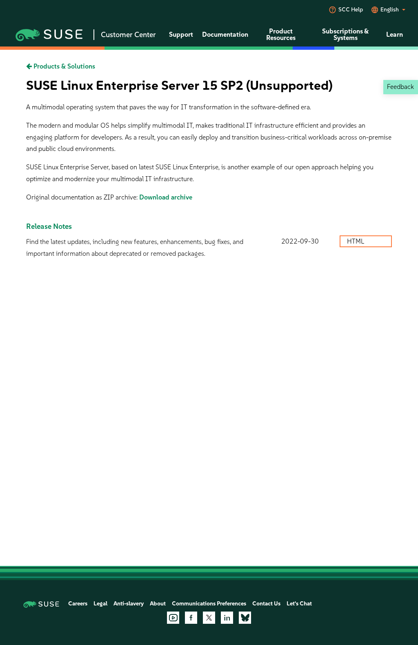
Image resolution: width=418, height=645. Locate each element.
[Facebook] (191, 618)
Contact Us (266, 603)
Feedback (400, 87)
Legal (100, 603)
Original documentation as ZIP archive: (82, 197)
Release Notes (49, 226)
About (158, 603)
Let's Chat (299, 603)
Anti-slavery (128, 603)
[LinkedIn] (227, 618)
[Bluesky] (245, 618)
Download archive (165, 197)
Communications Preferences (209, 603)
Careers (77, 603)
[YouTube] (173, 618)
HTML (356, 241)
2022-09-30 (300, 241)
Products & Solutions (63, 66)
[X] (209, 618)
